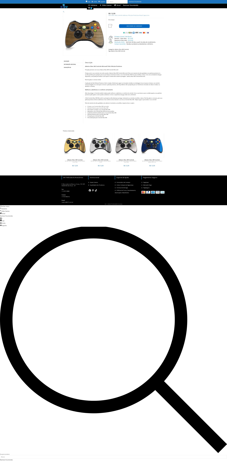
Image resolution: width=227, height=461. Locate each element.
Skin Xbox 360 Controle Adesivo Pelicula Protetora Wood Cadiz (126, 161)
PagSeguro (146, 187)
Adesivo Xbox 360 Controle (121, 49)
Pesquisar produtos (5, 454)
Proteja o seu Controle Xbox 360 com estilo (98, 106)
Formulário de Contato (123, 182)
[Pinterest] (93, 190)
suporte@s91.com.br (67, 202)
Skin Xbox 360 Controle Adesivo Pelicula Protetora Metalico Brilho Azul (152, 161)
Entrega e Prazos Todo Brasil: (123, 36)
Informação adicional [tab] (70, 64)
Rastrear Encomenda (135, 1)
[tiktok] (96, 190)
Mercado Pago (147, 185)
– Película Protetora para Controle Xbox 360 (97, 108)
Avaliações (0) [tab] (67, 67)
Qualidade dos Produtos (97, 185)
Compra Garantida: (120, 44)
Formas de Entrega (122, 187)
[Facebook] (90, 190)
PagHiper (146, 182)
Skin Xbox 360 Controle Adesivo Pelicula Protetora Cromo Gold (75, 161)
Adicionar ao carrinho (134, 26)
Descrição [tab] (66, 61)
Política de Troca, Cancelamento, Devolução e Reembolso (125, 191)
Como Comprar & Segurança (125, 185)
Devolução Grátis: (119, 42)
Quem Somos (94, 182)
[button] (63, 11)
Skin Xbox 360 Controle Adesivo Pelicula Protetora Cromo (101, 161)
